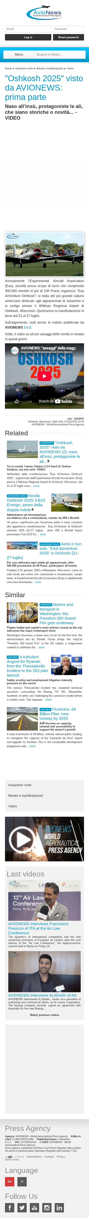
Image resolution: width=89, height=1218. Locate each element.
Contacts (49, 1156)
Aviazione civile (24, 68)
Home (8, 68)
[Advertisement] (44, 183)
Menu (19, 54)
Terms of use (12, 1159)
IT (22, 1181)
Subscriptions (34, 1156)
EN (9, 1181)
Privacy (61, 1156)
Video (70, 68)
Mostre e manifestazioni (50, 68)
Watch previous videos (44, 1015)
